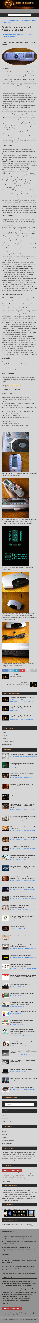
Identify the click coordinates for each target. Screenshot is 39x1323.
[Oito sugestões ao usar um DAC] (5, 986)
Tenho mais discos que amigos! (20, 955)
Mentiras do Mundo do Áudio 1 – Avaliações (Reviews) (20, 906)
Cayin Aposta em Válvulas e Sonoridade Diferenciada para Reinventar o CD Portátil (23, 805)
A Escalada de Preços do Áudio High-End (23, 837)
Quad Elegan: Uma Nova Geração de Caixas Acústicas (22, 764)
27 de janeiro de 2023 (17, 1006)
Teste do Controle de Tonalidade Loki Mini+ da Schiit (22, 1061)
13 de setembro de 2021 (17, 1045)
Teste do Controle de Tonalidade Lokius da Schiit (23, 1051)
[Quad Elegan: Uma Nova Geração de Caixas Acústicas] (5, 765)
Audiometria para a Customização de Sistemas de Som (22, 1042)
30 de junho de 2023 (16, 986)
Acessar (4, 1115)
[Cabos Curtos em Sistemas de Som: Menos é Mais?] (5, 775)
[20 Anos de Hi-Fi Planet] (5, 928)
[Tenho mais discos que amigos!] (5, 957)
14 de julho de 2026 (16, 870)
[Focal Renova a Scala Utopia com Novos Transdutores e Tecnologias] (5, 818)
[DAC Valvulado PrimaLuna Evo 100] (5, 1071)
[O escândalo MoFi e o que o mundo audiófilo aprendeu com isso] (5, 1004)
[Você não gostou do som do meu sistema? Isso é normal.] (5, 966)
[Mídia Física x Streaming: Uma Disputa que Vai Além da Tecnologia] (5, 857)
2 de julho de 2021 (16, 1089)
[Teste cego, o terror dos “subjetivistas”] (5, 1013)
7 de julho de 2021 (16, 1082)
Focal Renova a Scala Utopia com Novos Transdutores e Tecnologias (23, 817)
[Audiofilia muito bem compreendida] (5, 995)
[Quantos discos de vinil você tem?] (5, 1089)
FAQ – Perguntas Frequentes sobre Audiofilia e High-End (21, 917)
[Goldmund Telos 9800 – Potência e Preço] (5, 756)
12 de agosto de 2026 (17, 788)
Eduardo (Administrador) (24, 34)
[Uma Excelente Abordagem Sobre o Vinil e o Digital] (5, 1080)
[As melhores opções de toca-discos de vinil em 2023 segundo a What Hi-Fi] (5, 977)
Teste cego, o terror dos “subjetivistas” (23, 1011)
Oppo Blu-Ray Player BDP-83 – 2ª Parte (22, 716)
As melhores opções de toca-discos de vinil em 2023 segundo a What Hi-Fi (23, 976)
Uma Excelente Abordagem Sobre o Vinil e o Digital (23, 1079)
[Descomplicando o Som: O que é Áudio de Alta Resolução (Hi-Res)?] (5, 868)
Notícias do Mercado (8, 742)
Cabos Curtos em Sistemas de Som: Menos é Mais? (22, 774)
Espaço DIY (5, 738)
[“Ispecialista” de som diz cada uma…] (5, 937)
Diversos (4, 736)
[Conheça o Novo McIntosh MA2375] (5, 889)
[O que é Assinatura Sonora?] (5, 797)
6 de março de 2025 (16, 968)
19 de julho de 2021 (16, 1071)
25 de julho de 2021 (16, 1064)
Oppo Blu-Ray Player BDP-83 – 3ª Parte (22, 698)
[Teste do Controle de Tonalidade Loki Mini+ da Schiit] (5, 1062)
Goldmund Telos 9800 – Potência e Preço (23, 754)
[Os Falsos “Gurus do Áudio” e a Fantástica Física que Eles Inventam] (5, 878)
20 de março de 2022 (17, 1013)
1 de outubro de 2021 (17, 1035)
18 (24, 1013)
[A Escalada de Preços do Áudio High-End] (5, 839)
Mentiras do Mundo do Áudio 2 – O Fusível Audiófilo (21, 785)
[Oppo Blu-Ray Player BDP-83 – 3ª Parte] (5, 699)
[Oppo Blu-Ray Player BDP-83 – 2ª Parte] (5, 717)
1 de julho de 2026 (16, 889)
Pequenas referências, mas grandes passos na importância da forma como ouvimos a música (23, 1031)
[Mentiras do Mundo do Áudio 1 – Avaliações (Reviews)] (5, 907)
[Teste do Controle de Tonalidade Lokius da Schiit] (5, 1053)
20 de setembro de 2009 (17, 709)
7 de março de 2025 (16, 948)
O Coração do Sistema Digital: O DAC (22, 896)
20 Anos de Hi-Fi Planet (17, 927)
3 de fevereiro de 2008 (9, 34)
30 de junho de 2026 (16, 898)
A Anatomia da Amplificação (19, 846)
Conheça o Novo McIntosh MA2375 (21, 887)
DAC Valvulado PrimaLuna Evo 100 (21, 1069)
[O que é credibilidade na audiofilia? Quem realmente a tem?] (5, 947)
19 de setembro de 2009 (17, 699)
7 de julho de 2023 (16, 979)
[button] (36, 10)
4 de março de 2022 (16, 1024)
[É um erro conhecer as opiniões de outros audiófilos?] (5, 1022)
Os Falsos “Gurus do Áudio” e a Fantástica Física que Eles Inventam (22, 877)
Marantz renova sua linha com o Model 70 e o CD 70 (23, 827)
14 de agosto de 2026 (17, 756)
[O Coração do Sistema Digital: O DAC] (5, 898)
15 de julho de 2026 (16, 859)
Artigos (4, 733)
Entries (5, 1118)
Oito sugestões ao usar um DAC (20, 984)
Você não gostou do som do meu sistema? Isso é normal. (21, 965)
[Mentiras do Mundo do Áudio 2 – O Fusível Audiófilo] (5, 786)
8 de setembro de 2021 (17, 1054)
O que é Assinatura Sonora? (19, 795)
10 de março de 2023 (17, 995)
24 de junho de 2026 (16, 920)
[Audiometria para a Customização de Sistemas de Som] (5, 1044)
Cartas (19, 1177)
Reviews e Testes (7, 745)
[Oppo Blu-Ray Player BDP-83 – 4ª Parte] (5, 708)
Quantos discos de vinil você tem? (21, 1087)
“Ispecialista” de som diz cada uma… (22, 936)
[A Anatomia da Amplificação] (5, 848)
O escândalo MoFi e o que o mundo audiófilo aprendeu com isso (21, 1003)
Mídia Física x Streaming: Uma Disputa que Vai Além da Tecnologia (22, 856)
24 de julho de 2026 (16, 809)
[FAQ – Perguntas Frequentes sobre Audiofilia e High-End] (5, 918)
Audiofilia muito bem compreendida (22, 993)
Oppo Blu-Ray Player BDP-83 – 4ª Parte (22, 707)
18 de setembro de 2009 (17, 718)
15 (26, 1054)
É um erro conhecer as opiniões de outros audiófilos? (21, 1021)
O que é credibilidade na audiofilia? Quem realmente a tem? (21, 945)
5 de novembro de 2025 (17, 938)
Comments (6, 1121)
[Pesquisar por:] (19, 15)
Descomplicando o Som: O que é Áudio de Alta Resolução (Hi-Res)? (22, 867)
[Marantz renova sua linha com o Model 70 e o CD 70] (5, 828)
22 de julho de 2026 (16, 830)
